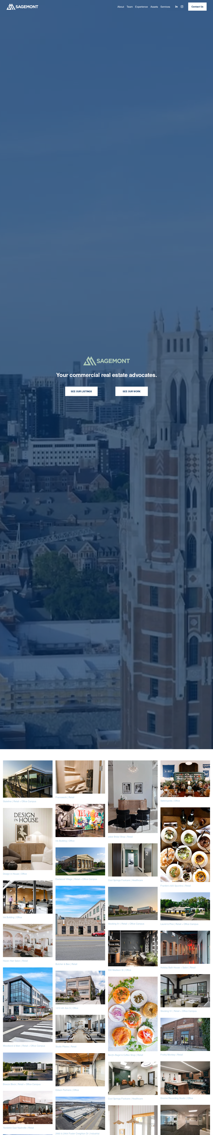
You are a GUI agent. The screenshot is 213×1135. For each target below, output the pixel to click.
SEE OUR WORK (131, 391)
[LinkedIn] (176, 6)
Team (130, 6)
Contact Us (197, 6)
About (120, 6)
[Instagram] (182, 6)
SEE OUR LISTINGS (81, 391)
